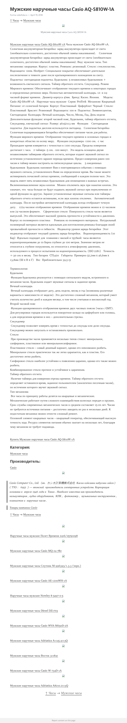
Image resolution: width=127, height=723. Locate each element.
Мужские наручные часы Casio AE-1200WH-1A (38, 580)
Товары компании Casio (23, 507)
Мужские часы (32, 20)
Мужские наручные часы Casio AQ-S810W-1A (37, 44)
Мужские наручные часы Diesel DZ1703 (34, 610)
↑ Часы (14, 20)
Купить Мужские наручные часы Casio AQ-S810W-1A (42, 439)
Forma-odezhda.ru (18, 15)
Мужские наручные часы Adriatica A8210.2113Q (39, 685)
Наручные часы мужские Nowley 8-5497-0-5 (36, 595)
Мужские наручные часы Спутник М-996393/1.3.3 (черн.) (45, 565)
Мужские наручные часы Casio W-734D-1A (36, 670)
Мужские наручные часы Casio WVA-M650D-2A (39, 625)
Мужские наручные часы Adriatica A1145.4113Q (39, 640)
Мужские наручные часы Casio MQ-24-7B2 (36, 550)
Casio (13, 467)
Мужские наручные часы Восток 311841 (34, 655)
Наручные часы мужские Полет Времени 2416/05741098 (44, 535)
